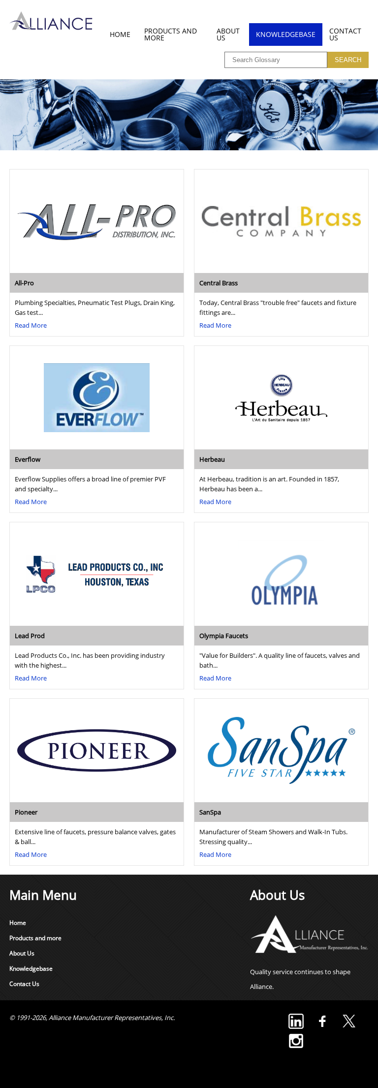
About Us (228, 34)
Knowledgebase (285, 34)
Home (120, 34)
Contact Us (345, 34)
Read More (31, 325)
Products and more (170, 34)
